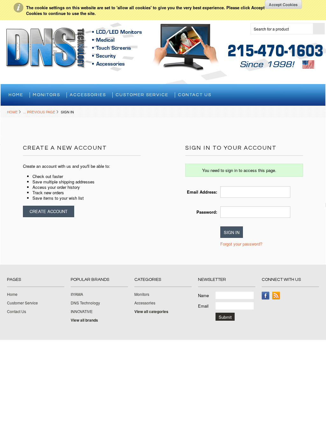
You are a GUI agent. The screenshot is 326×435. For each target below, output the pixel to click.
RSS (276, 296)
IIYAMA (77, 294)
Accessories (88, 95)
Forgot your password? (241, 244)
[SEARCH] (318, 29)
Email (203, 306)
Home (12, 111)
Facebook (266, 296)
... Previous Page (39, 111)
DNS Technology (85, 302)
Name (203, 295)
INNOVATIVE (82, 311)
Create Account (48, 211)
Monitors (46, 95)
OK (283, 4)
